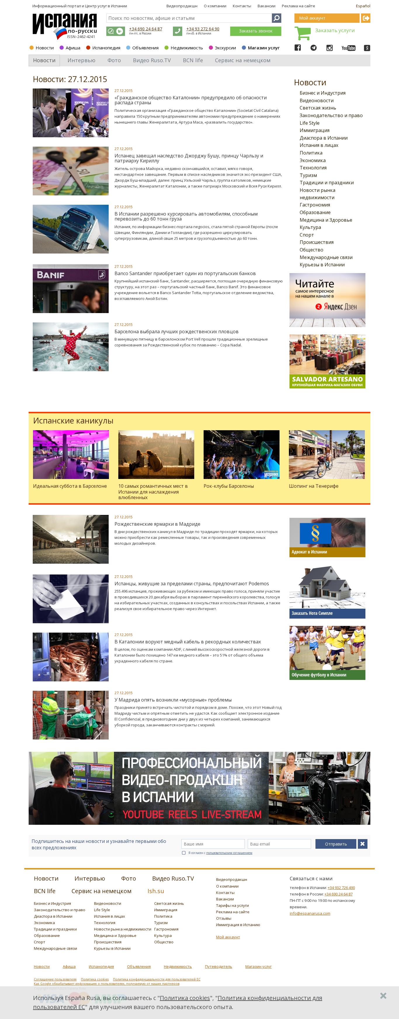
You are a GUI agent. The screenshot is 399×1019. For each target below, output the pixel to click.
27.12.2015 (124, 90)
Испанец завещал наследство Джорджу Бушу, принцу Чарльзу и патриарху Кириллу (189, 158)
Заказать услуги (335, 30)
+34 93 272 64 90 (202, 29)
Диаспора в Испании (324, 138)
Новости (45, 48)
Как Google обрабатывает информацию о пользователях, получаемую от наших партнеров (106, 984)
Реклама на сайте (298, 5)
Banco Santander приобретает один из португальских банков (185, 273)
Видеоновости (317, 100)
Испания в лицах (319, 145)
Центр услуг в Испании (106, 5)
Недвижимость (187, 48)
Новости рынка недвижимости (122, 929)
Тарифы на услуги (232, 905)
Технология (313, 167)
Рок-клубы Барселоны (229, 486)
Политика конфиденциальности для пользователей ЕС (156, 979)
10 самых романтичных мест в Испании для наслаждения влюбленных (153, 491)
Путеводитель (218, 966)
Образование (315, 212)
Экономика (313, 160)
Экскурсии (225, 48)
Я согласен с (220, 853)
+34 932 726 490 (341, 887)
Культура (310, 227)
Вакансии (266, 5)
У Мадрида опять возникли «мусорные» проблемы (173, 700)
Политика (311, 153)
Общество (311, 249)
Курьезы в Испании (322, 264)
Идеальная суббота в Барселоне (70, 486)
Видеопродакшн (181, 5)
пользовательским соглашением (229, 853)
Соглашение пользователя (55, 979)
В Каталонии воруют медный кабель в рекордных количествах (188, 641)
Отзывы (223, 918)
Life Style (310, 123)
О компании (215, 5)
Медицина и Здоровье (326, 220)
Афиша (73, 48)
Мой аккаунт (228, 937)
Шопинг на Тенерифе (314, 486)
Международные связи (326, 257)
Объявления (145, 48)
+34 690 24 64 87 (145, 29)
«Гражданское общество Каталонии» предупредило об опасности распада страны (191, 100)
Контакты (242, 5)
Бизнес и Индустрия (323, 93)
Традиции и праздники (327, 182)
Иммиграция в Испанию (238, 924)
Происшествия (317, 242)
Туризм (308, 175)
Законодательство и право (331, 115)
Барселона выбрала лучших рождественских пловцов (177, 331)
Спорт (307, 235)
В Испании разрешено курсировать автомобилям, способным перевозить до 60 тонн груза (186, 216)
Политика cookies (95, 979)
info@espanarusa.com (310, 913)
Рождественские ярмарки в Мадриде (157, 524)
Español (363, 5)
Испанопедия (106, 48)
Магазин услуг (264, 48)
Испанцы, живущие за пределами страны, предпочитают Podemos (192, 583)
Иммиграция (314, 130)
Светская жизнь (318, 108)
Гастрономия (315, 205)
